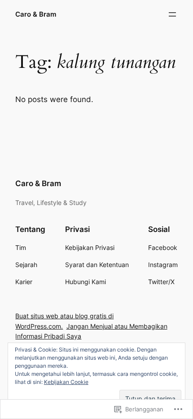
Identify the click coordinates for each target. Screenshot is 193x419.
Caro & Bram (35, 14)
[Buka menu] (172, 14)
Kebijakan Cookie (66, 382)
